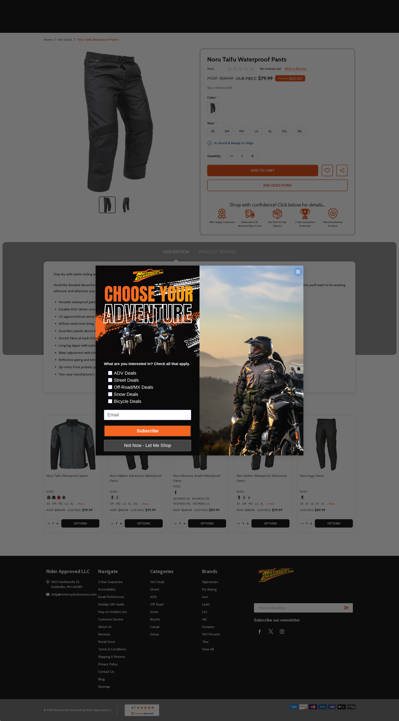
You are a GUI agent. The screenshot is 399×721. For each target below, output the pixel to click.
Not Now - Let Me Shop (147, 445)
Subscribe (148, 430)
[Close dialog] (298, 272)
